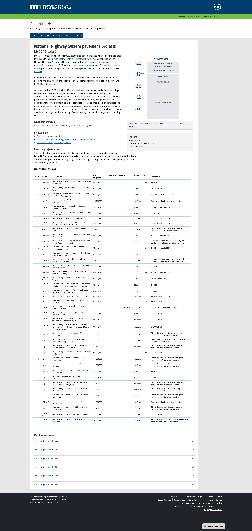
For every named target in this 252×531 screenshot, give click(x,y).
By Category (57, 35)
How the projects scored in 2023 (46, 450)
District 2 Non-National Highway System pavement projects (66, 139)
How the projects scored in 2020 (46, 475)
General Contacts (212, 16)
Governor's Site (179, 506)
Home (34, 35)
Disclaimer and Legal (191, 503)
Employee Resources (213, 509)
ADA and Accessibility (212, 503)
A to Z (219, 496)
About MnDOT (215, 506)
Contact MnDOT (175, 496)
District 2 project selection (49, 136)
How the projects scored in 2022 (46, 458)
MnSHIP (38, 71)
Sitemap (209, 496)
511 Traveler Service (213, 500)
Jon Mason (135, 140)
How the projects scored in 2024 (46, 441)
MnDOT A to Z (194, 16)
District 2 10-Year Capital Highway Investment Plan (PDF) (64, 125)
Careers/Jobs (179, 500)
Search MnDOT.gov (194, 496)
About (68, 35)
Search (182, 16)
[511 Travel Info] (216, 7)
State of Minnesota (197, 506)
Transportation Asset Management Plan (72, 68)
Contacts (78, 35)
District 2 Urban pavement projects (54, 142)
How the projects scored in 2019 (46, 484)
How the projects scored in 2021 (46, 467)
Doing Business (164, 500)
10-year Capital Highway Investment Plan (70, 58)
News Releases (194, 500)
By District (44, 35)
